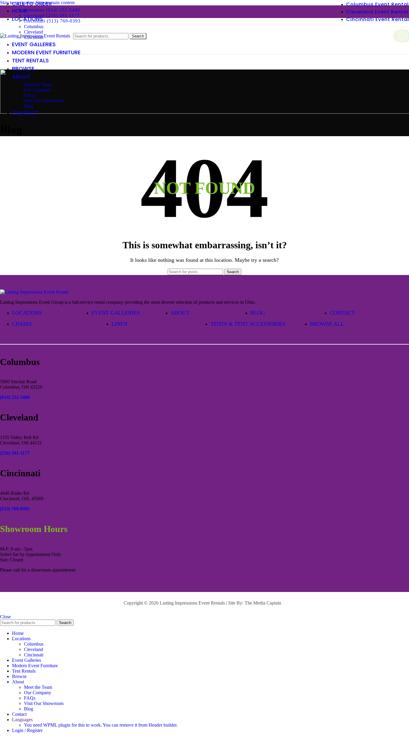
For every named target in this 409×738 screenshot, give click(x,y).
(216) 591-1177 (14, 453)
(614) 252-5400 (15, 397)
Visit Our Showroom (43, 100)
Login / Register (27, 730)
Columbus (33, 26)
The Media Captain (263, 602)
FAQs (29, 95)
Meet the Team (38, 84)
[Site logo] (35, 35)
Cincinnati (33, 654)
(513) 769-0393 (15, 508)
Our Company (37, 89)
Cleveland (33, 649)
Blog (28, 106)
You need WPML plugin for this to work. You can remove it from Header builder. (101, 725)
